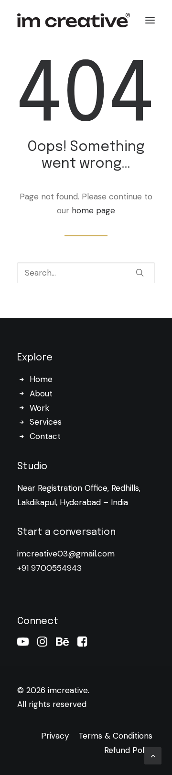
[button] (150, 20)
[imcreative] (73, 20)
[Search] (86, 272)
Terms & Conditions (114, 735)
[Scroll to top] (152, 755)
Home (41, 379)
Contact (45, 436)
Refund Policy (129, 750)
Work (39, 408)
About (41, 393)
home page (93, 210)
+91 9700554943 (49, 568)
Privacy (55, 735)
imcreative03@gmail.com (66, 553)
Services (46, 421)
